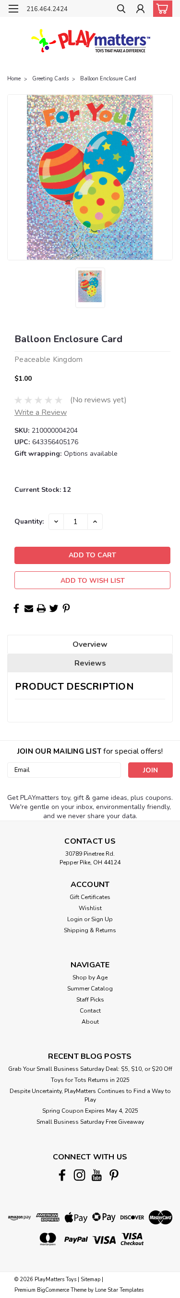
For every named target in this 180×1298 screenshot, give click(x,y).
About (90, 1022)
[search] (121, 10)
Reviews (90, 663)
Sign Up (102, 919)
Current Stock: (42, 489)
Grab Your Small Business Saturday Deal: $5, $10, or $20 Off (90, 1069)
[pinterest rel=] (114, 1175)
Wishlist (90, 908)
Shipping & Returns (90, 930)
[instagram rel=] (79, 1175)
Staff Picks (90, 999)
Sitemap (90, 1279)
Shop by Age (90, 977)
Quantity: (29, 521)
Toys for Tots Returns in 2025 (90, 1080)
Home (14, 78)
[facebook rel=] (62, 1175)
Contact (90, 1011)
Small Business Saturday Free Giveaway (90, 1122)
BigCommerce (53, 1290)
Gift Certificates (90, 897)
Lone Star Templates (119, 1290)
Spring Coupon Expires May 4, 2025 (90, 1111)
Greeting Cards (50, 78)
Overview (90, 644)
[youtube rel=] (97, 1175)
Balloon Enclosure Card (108, 78)
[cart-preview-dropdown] (160, 8)
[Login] (140, 10)
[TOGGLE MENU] (13, 8)
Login (75, 919)
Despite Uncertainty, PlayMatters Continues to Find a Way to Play (90, 1095)
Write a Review (40, 412)
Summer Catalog (90, 988)
